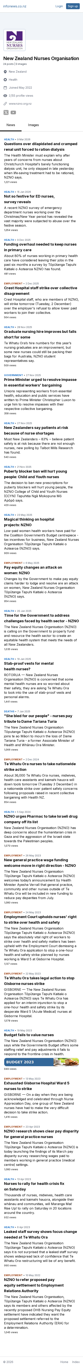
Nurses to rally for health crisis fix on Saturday (34, 1186)
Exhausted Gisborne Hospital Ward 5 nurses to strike (37, 1086)
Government (13, 375)
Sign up (73, 6)
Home (64, 1362)
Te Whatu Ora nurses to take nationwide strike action (40, 767)
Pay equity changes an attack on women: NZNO (33, 570)
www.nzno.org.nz (20, 103)
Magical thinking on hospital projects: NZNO (29, 522)
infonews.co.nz (14, 6)
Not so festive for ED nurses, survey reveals (29, 199)
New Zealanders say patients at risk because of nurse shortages (36, 430)
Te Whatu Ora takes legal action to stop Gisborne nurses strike (39, 981)
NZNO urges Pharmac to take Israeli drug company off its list (41, 819)
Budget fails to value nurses (29, 1035)
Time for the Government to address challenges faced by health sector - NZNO (41, 618)
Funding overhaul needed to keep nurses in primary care (40, 247)
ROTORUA (12, 675)
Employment (13, 283)
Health (13, 79)
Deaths (9, 711)
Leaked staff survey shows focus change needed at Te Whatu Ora (40, 1234)
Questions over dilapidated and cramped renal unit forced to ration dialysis (40, 147)
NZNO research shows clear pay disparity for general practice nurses (41, 1134)
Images (33, 125)
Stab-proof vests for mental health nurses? (29, 666)
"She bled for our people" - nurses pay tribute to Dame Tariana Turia (38, 719)
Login (59, 6)
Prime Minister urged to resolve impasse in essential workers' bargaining (40, 382)
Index (76, 1362)
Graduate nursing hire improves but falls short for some (40, 334)
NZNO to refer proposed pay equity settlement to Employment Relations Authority (34, 1285)
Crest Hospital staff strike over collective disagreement (40, 291)
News (10, 125)
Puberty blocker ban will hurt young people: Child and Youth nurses (35, 474)
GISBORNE (12, 990)
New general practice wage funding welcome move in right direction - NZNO (40, 863)
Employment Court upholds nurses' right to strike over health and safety (40, 919)
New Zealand (18, 71)
